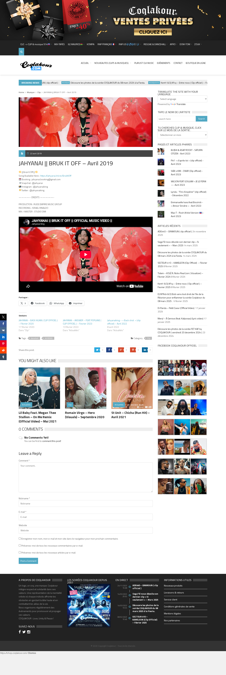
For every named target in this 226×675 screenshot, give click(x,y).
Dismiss (32, 653)
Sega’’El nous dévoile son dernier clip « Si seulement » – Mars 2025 (178, 243)
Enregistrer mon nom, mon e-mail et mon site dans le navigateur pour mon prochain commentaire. (69, 538)
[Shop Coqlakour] (113, 20)
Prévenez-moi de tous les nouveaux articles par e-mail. (48, 552)
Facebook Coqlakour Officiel (177, 346)
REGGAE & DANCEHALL (155, 44)
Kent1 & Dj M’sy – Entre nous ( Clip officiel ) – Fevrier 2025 (180, 82)
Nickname (24, 498)
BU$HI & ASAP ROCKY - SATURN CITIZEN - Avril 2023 (187, 151)
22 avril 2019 (36, 153)
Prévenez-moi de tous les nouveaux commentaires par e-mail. (52, 545)
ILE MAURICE (74, 44)
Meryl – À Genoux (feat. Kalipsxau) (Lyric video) (180, 318)
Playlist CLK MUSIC (144, 63)
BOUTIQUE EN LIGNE (196, 63)
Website (23, 525)
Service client (170, 599)
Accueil (85, 63)
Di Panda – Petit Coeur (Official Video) (176, 308)
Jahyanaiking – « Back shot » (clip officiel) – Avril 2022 (124, 322)
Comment (24, 460)
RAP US (122, 44)
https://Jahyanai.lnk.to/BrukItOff (55, 175)
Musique (56, 82)
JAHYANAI (49, 338)
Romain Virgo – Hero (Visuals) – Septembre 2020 (84, 414)
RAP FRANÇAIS (105, 44)
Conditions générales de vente (179, 606)
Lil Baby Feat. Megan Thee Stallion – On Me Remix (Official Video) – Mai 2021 (37, 417)
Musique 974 (144, 82)
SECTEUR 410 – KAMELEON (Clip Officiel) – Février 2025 (145, 619)
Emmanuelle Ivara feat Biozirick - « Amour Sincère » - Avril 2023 (187, 203)
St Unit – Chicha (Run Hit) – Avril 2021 (130, 414)
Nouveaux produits (173, 585)
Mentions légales (172, 613)
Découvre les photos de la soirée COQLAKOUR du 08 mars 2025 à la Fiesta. (98, 82)
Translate (181, 104)
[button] (166, 368)
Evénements (163, 63)
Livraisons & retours (174, 592)
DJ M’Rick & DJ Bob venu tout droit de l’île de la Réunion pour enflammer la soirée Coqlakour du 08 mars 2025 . (181, 297)
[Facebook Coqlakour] (20, 632)
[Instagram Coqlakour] (29, 632)
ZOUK (197, 44)
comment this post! (51, 441)
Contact (178, 63)
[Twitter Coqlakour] (24, 632)
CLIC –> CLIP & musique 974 (33, 44)
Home (21, 92)
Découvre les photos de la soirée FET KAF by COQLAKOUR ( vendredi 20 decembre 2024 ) (180, 330)
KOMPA (90, 44)
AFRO (173, 44)
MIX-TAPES (59, 44)
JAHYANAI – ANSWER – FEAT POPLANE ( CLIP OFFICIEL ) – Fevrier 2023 (82, 322)
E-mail (22, 512)
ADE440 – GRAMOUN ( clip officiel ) (175, 231)
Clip (39, 92)
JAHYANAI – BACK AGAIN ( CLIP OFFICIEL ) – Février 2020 (38, 322)
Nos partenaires (172, 620)
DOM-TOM (185, 44)
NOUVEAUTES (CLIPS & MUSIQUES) (111, 63)
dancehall (34, 338)
